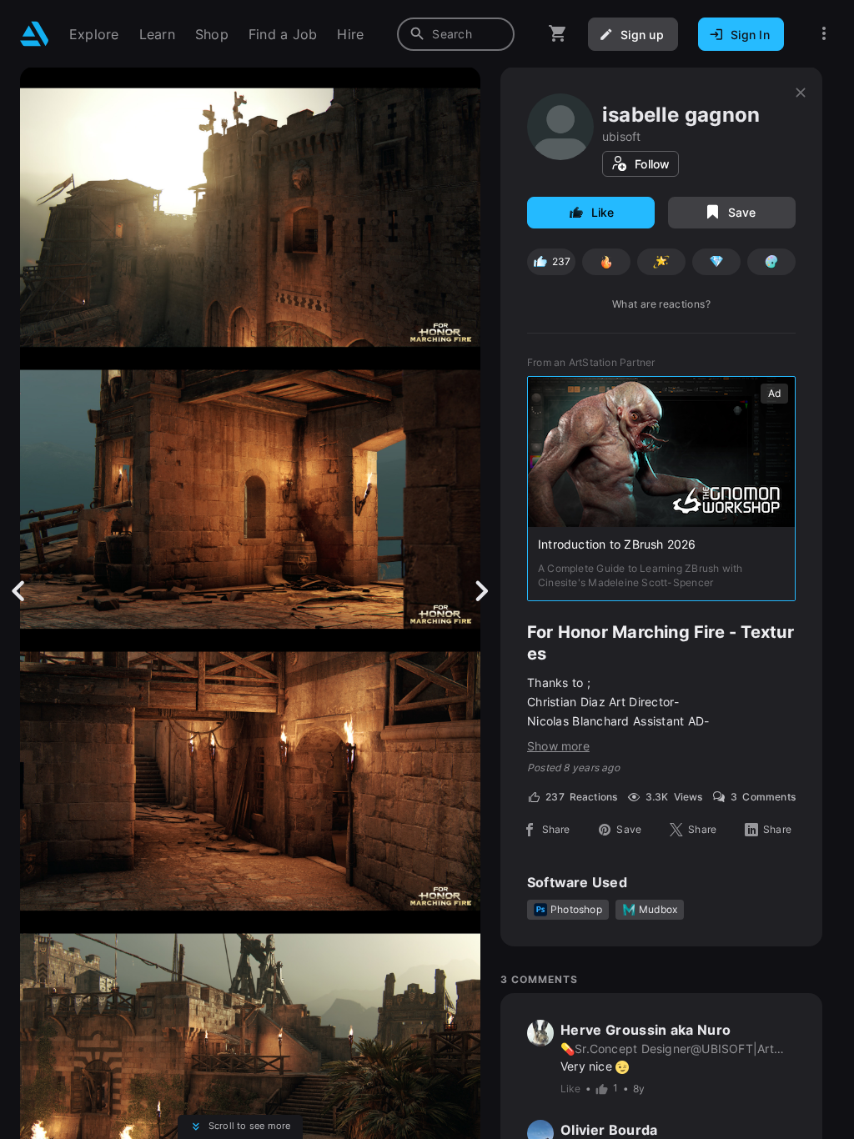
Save (742, 212)
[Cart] (558, 34)
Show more (558, 746)
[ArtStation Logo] (34, 34)
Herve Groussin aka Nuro (645, 1029)
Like (603, 212)
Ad (774, 393)
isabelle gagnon (681, 115)
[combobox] (456, 34)
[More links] (824, 34)
